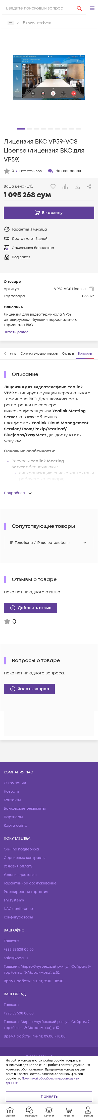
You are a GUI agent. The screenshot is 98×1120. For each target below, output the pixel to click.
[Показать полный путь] (11, 23)
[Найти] (79, 8)
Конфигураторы (18, 917)
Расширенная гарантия (26, 891)
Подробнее (14, 493)
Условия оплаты (18, 866)
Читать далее (16, 332)
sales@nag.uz (16, 958)
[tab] (39, 353)
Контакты (12, 800)
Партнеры (13, 817)
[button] (49, 78)
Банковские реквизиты (25, 808)
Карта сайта (15, 825)
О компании (15, 783)
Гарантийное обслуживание (30, 883)
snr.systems (14, 900)
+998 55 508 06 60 (19, 949)
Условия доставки (20, 874)
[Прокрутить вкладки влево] (5, 353)
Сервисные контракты (24, 857)
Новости (11, 791)
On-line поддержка (21, 849)
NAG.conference (18, 908)
